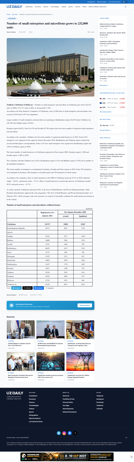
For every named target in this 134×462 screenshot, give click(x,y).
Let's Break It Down (114, 2)
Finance (45, 6)
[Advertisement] (67, 456)
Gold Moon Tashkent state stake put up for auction (112, 77)
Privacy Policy (68, 402)
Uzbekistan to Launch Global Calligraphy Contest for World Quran (111, 166)
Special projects (102, 2)
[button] (125, 6)
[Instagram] (64, 433)
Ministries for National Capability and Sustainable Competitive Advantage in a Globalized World (112, 146)
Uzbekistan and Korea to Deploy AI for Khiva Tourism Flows (112, 175)
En (124, 2)
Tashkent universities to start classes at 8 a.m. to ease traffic (112, 60)
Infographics (91, 2)
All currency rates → (106, 112)
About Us (66, 396)
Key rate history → (105, 130)
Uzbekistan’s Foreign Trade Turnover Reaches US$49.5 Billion (111, 51)
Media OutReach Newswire (97, 6)
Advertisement (68, 409)
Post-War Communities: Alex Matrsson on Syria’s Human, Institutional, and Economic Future (112, 156)
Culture (64, 6)
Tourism (77, 6)
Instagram (100, 399)
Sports (70, 6)
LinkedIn (99, 409)
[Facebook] (70, 433)
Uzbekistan (29, 6)
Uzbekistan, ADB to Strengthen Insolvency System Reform (110, 42)
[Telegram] (59, 433)
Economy (38, 6)
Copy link (50, 288)
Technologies (55, 6)
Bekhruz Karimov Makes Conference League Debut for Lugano (111, 25)
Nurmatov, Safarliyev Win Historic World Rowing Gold (112, 34)
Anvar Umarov (11, 32)
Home (8, 14)
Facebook (39, 288)
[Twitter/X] (75, 433)
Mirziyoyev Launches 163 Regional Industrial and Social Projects (111, 184)
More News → (104, 85)
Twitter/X (28, 288)
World (84, 6)
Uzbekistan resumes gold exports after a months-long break (112, 69)
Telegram (17, 288)
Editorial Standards (70, 412)
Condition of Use (68, 399)
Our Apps (66, 405)
